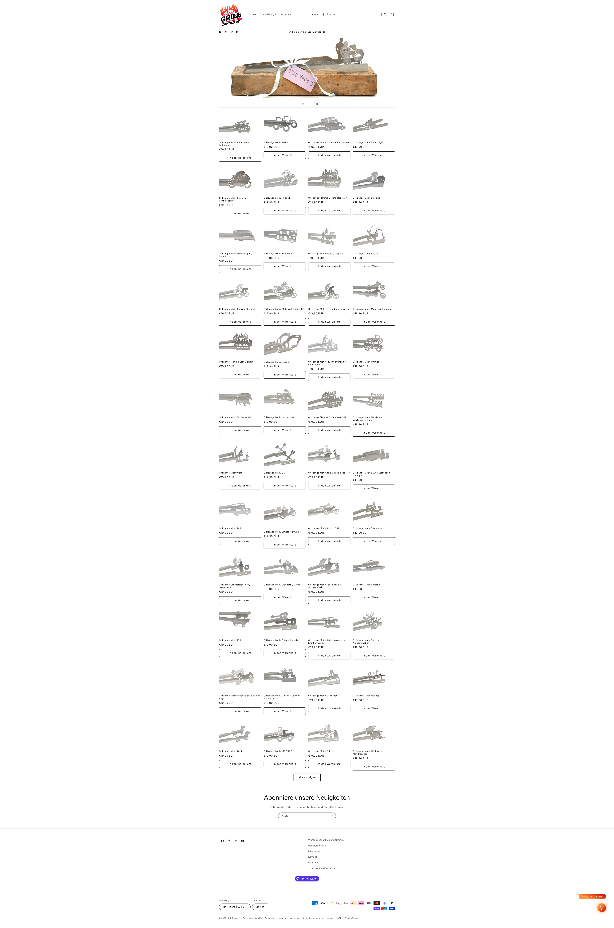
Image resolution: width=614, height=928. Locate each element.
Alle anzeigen (307, 777)
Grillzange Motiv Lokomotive (279, 417)
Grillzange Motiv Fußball (277, 198)
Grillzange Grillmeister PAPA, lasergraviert (234, 586)
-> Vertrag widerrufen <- (322, 868)
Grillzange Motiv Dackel (231, 751)
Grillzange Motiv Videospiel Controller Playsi (239, 697)
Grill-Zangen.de (235, 918)
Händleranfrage (317, 845)
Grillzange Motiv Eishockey (323, 695)
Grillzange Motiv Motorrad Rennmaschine (233, 199)
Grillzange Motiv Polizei (321, 751)
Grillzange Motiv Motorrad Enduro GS (284, 309)
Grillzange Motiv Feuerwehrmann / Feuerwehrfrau (327, 363)
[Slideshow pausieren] (318, 103)
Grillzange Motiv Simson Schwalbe (282, 531)
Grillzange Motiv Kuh (230, 640)
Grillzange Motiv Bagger (277, 362)
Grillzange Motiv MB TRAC (278, 751)
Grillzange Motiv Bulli (230, 528)
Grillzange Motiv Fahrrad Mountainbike (329, 309)
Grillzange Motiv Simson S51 (323, 528)
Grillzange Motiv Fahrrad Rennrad (237, 309)
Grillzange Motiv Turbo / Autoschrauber (366, 641)
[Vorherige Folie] (295, 103)
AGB (339, 918)
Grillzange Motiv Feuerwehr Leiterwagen (234, 143)
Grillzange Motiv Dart (275, 472)
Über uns (313, 862)
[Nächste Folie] (310, 103)
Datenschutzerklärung (275, 918)
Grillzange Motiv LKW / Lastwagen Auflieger (371, 474)
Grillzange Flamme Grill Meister (236, 361)
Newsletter (314, 851)
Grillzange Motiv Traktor (276, 142)
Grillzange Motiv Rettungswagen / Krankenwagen (326, 641)
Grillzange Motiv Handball (367, 695)
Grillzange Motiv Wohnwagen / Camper (235, 254)
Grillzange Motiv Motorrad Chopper (372, 309)
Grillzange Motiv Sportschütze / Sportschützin (325, 586)
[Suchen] (377, 14)
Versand (330, 918)
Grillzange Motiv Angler (365, 253)
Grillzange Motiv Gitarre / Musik (281, 640)
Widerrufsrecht (352, 918)
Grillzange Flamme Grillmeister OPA (327, 417)
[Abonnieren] (332, 816)
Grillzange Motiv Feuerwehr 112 (281, 253)
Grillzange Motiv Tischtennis (368, 528)
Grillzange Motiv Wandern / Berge (282, 584)
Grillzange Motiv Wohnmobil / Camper (328, 142)
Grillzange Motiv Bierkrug (366, 198)
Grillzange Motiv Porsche (366, 584)
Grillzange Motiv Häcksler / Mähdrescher (367, 752)
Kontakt (312, 856)
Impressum (294, 918)
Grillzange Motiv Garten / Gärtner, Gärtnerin (282, 697)
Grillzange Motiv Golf (230, 472)
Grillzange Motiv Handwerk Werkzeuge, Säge (367, 418)
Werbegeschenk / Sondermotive (326, 839)
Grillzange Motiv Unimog (366, 361)
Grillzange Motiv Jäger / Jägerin (325, 253)
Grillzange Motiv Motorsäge (368, 142)
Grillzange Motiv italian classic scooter (329, 472)
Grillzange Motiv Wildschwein (235, 417)
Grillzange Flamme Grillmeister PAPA (327, 198)
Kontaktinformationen (313, 918)
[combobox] (352, 14)
